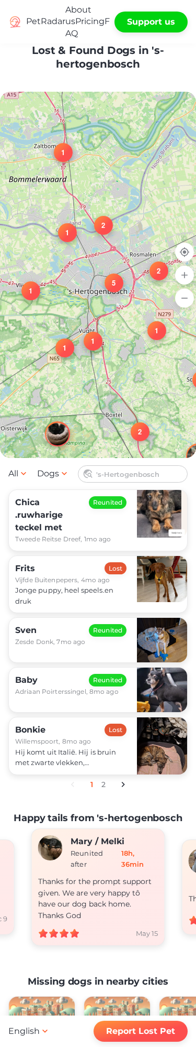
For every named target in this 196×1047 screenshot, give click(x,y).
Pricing (90, 21)
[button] (152, 264)
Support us (151, 22)
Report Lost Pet (140, 1031)
